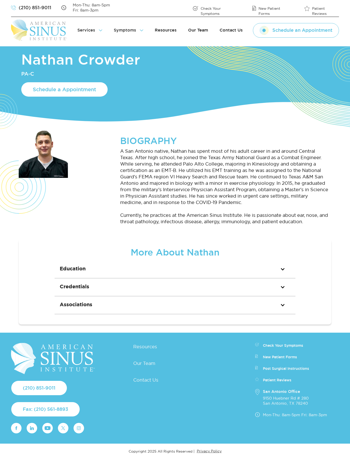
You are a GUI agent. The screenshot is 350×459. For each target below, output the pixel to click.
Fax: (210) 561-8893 (45, 409)
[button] (175, 269)
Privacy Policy (209, 451)
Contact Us (231, 30)
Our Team (198, 30)
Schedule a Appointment (64, 89)
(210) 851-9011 (39, 388)
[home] (41, 30)
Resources (166, 30)
